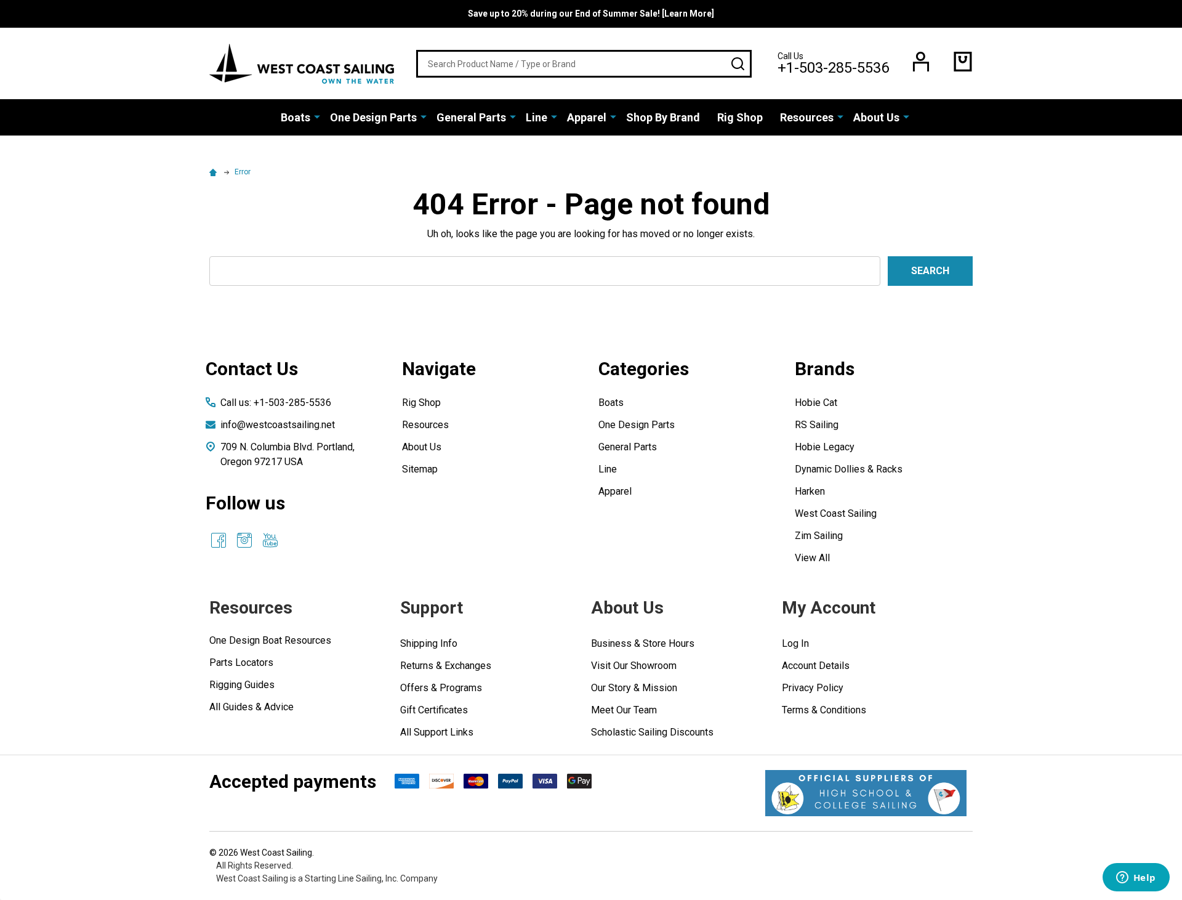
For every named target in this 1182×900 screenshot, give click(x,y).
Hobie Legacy (824, 447)
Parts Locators (241, 662)
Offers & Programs (441, 688)
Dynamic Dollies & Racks (849, 469)
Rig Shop (740, 117)
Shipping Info (428, 643)
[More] (317, 116)
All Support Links (436, 732)
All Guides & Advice (251, 707)
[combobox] (584, 64)
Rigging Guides (242, 685)
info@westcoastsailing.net (277, 425)
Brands (824, 368)
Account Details (816, 665)
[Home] (214, 172)
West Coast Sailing (836, 513)
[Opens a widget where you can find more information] (1136, 878)
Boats (295, 117)
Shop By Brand (663, 117)
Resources (807, 117)
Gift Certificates (434, 710)
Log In (795, 643)
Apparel (586, 117)
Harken (810, 491)
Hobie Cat (816, 402)
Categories (643, 368)
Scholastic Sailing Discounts (652, 732)
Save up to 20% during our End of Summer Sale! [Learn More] (591, 13)
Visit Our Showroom (634, 665)
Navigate (439, 368)
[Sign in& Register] (921, 61)
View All (812, 558)
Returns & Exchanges (445, 665)
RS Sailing (816, 425)
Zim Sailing (819, 535)
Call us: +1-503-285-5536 (275, 402)
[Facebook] (218, 540)
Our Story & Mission (634, 688)
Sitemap (420, 469)
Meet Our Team (624, 710)
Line (536, 117)
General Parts (471, 117)
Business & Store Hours (642, 643)
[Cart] (963, 61)
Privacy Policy (812, 688)
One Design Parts (373, 117)
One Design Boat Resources (270, 640)
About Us (876, 117)
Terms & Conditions (824, 710)
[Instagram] (244, 540)
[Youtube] (270, 540)
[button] (866, 793)
